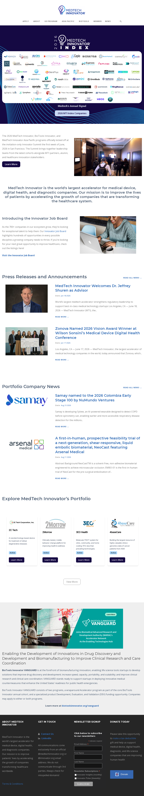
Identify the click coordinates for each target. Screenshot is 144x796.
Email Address (81, 744)
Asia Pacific (68, 21)
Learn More (11, 164)
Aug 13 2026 (66, 405)
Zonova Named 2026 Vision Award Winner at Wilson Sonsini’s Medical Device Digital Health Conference (97, 333)
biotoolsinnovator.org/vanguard (80, 705)
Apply (26, 21)
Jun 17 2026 (65, 343)
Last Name (79, 761)
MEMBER (98, 21)
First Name (79, 753)
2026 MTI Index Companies (72, 113)
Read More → (62, 317)
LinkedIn (46, 738)
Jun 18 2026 (65, 295)
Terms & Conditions (12, 783)
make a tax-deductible (124, 738)
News (108, 21)
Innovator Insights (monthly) (89, 775)
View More (72, 581)
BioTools (84, 21)
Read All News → (132, 277)
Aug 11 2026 (66, 457)
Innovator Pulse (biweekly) (88, 778)
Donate (124, 774)
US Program (51, 21)
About (36, 21)
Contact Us (47, 733)
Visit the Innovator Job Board (18, 255)
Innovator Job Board (55, 231)
